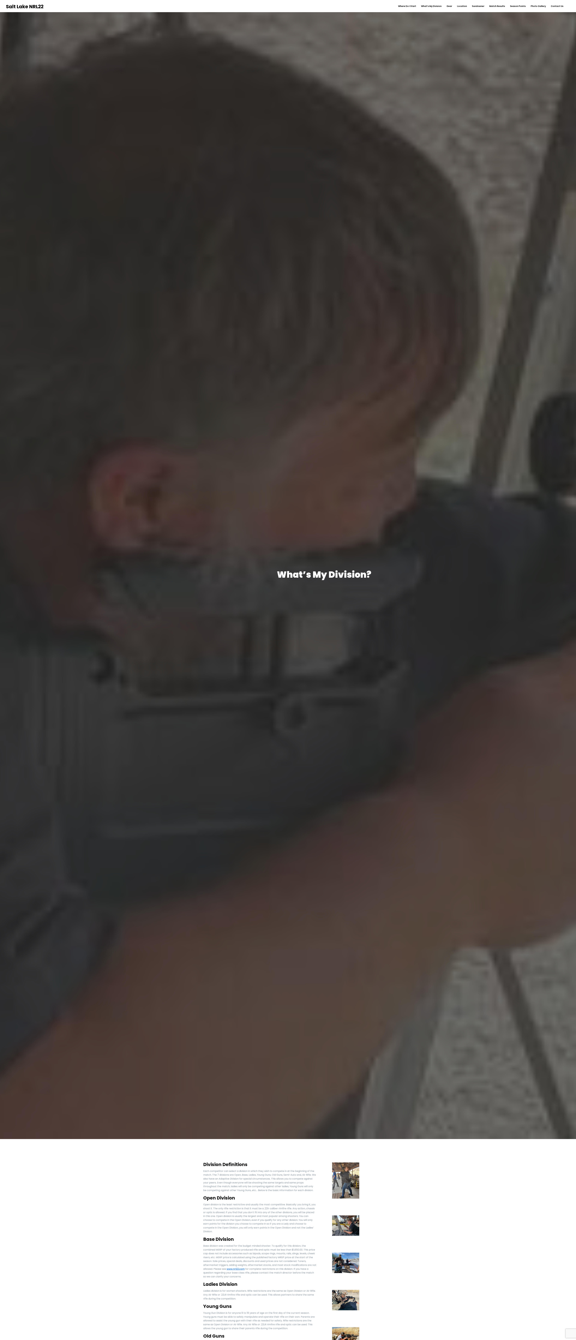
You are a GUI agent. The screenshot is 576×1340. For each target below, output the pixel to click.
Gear (449, 6)
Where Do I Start (407, 6)
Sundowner (478, 6)
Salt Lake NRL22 (25, 6)
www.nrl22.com (236, 1269)
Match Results (497, 6)
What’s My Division (431, 6)
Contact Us (557, 6)
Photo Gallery (538, 6)
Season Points (518, 6)
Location (462, 6)
